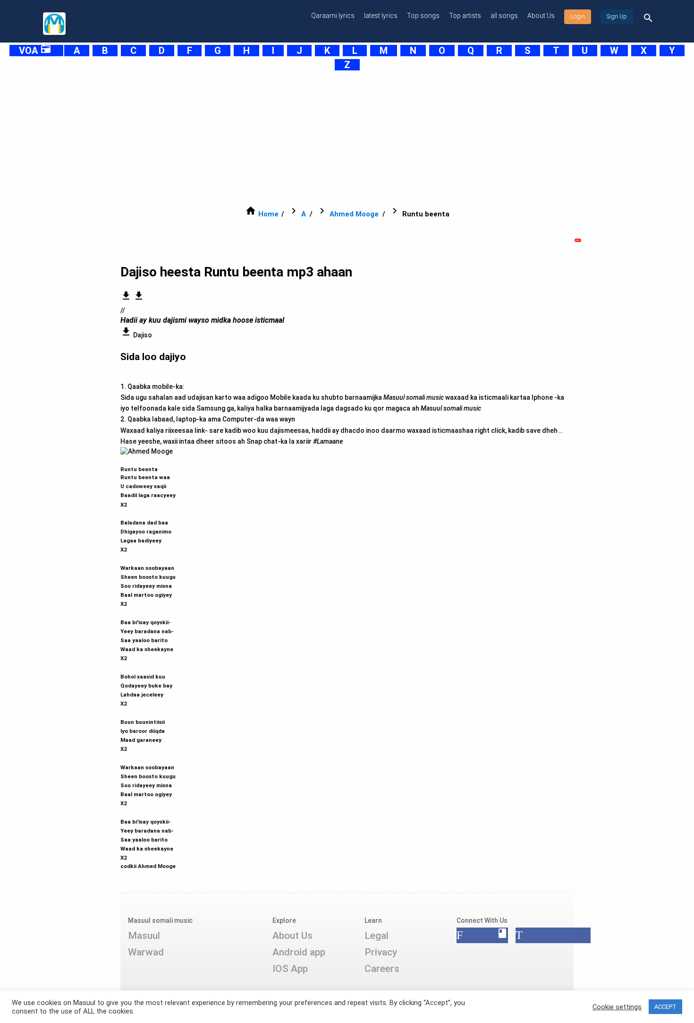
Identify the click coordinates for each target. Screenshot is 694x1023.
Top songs (423, 15)
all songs (504, 15)
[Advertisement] (323, 138)
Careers (381, 968)
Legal (376, 935)
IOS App (290, 968)
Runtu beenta (148, 663)
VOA (35, 50)
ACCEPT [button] (665, 1006)
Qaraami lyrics (333, 15)
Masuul (144, 935)
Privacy (380, 952)
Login (577, 16)
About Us (541, 15)
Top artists (465, 15)
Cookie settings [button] (617, 1007)
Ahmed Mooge (354, 214)
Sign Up (617, 16)
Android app (298, 952)
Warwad (146, 952)
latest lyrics (381, 15)
